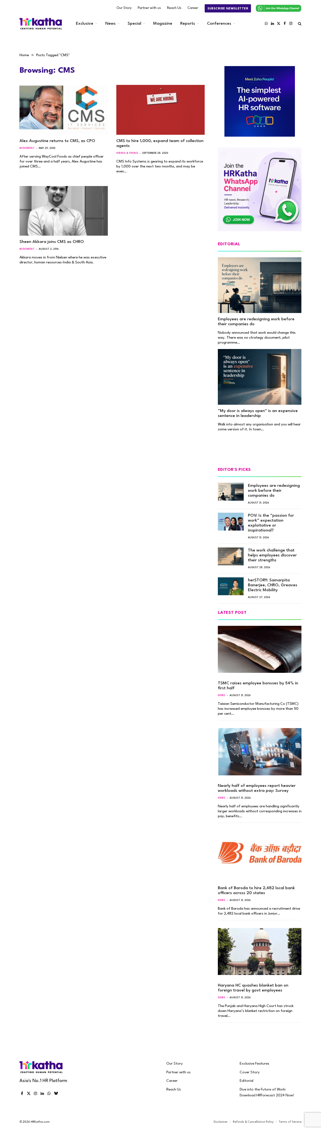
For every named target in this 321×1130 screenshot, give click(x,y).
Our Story (124, 8)
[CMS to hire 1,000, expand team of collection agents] (160, 110)
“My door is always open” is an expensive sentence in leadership (258, 413)
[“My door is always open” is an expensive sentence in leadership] (259, 377)
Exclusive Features (254, 1064)
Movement (27, 148)
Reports (187, 24)
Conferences (219, 24)
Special (134, 24)
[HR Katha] (41, 23)
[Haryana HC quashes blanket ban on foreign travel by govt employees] (259, 951)
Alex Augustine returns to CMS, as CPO (57, 141)
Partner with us (149, 8)
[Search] (299, 23)
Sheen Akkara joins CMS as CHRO (52, 242)
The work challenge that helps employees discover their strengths (272, 555)
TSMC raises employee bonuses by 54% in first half (258, 685)
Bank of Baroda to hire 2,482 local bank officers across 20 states (256, 890)
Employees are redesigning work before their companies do (256, 321)
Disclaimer (221, 1122)
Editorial (246, 1081)
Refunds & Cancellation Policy (253, 1122)
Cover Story (250, 1072)
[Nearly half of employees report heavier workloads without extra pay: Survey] (259, 751)
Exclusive (84, 24)
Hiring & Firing (127, 153)
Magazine (162, 24)
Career (193, 8)
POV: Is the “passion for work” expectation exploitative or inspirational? (271, 523)
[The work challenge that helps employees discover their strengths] (231, 556)
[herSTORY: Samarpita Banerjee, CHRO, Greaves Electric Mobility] (231, 586)
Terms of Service (290, 1122)
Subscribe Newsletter (227, 8)
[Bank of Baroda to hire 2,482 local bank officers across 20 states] (259, 854)
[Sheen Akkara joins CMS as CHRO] (64, 211)
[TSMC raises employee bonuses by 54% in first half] (259, 649)
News (110, 24)
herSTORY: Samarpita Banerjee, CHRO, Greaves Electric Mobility (272, 585)
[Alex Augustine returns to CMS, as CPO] (64, 110)
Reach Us (174, 8)
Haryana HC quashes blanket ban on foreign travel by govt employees (253, 987)
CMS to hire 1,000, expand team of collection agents (160, 143)
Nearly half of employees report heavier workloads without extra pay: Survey (257, 788)
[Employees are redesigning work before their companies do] (259, 285)
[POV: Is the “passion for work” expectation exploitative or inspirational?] (231, 522)
